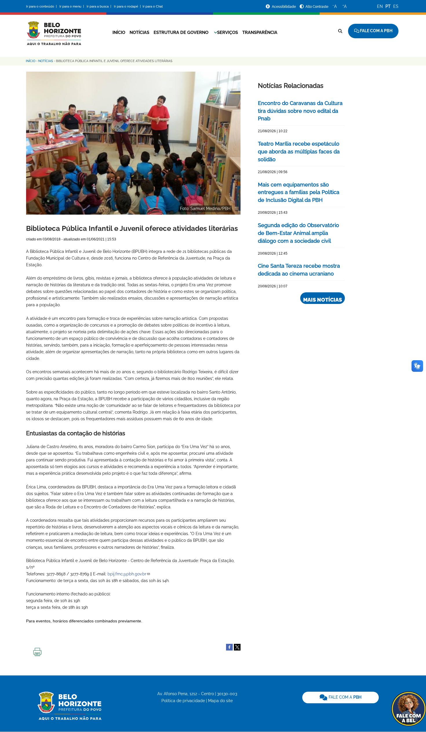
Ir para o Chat (153, 6)
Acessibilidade (284, 7)
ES (395, 6)
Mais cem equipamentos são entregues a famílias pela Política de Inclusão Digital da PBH (298, 192)
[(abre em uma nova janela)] (237, 646)
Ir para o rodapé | (128, 6)
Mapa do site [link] (220, 700)
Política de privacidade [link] (183, 700)
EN (380, 6)
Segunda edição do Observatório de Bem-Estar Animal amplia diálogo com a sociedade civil (298, 233)
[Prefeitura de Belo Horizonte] (53, 29)
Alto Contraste (316, 7)
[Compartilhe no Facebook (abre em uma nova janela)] (229, 646)
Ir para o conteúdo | (42, 6)
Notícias (139, 32)
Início (118, 32)
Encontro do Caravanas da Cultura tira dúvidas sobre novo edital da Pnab (300, 111)
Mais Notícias (322, 300)
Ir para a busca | (99, 6)
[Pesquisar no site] (340, 31)
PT (388, 6)
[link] (340, 697)
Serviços (227, 32)
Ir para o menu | (72, 6)
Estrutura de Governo (181, 32)
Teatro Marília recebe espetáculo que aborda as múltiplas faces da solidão (299, 151)
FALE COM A (344, 697)
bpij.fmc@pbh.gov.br (127, 574)
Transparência (259, 32)
